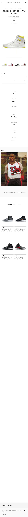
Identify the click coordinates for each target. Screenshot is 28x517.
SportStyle (14, 116)
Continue (4, 514)
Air (14, 124)
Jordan (14, 101)
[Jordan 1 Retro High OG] (4, 65)
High (14, 132)
